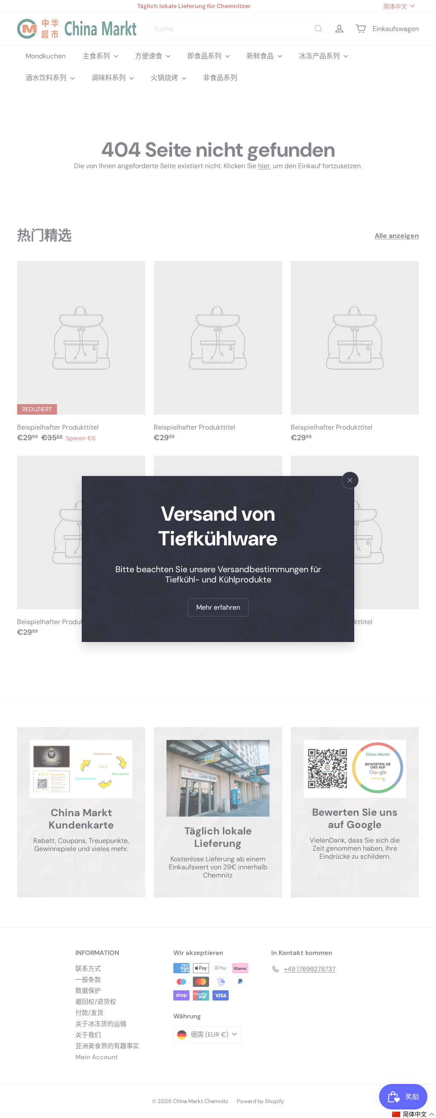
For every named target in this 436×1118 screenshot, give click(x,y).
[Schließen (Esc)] (347, 480)
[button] (407, 1114)
